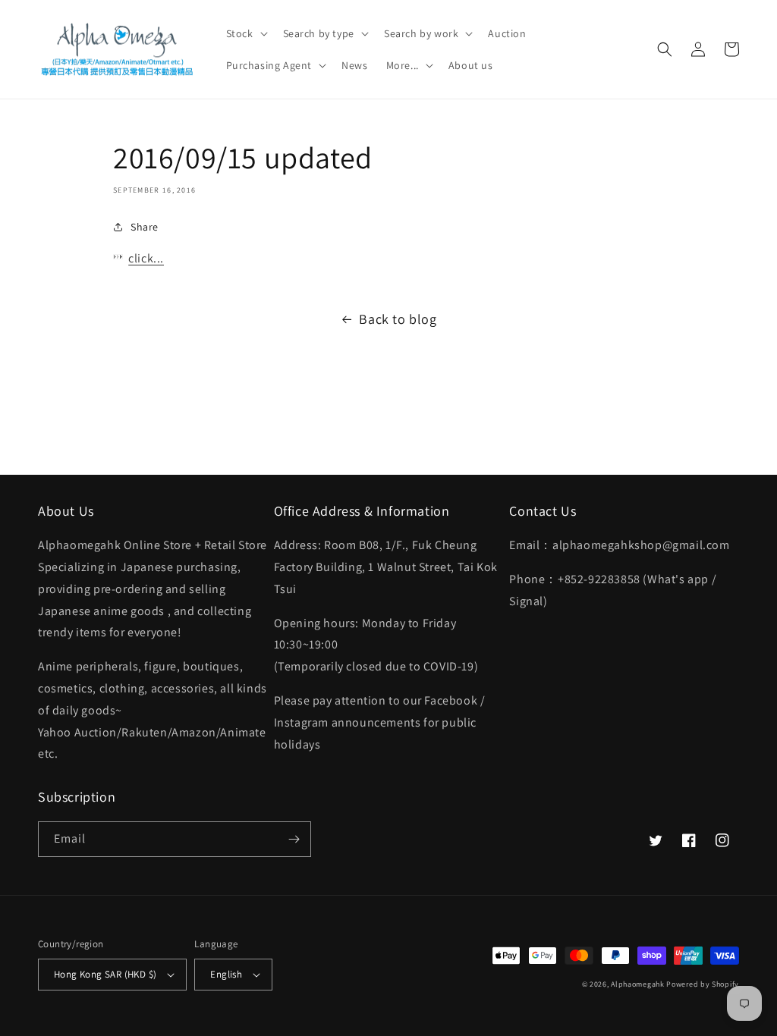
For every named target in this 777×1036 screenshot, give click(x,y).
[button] (245, 33)
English (226, 974)
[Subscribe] (293, 839)
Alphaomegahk (637, 984)
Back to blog (397, 319)
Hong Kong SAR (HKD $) (105, 974)
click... (146, 258)
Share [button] (145, 227)
